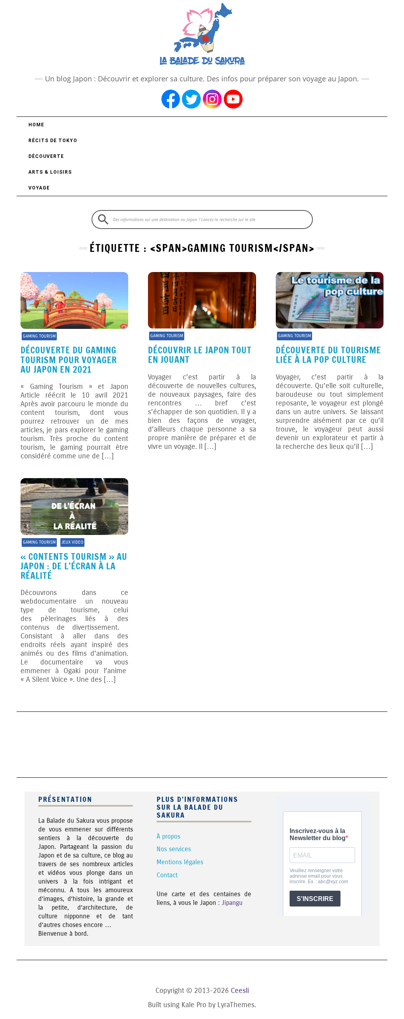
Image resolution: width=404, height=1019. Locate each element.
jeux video (72, 542)
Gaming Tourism (39, 336)
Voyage (39, 188)
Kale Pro (193, 1004)
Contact (167, 875)
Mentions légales (180, 862)
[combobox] (202, 219)
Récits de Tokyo (52, 140)
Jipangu (232, 902)
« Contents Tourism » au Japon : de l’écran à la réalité (74, 566)
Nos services (174, 849)
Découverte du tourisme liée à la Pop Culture (328, 355)
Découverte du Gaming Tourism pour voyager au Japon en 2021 (69, 359)
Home (36, 125)
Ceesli (240, 990)
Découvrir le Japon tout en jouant (200, 355)
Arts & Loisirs (50, 172)
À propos (168, 836)
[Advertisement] (202, 743)
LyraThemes (235, 1004)
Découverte (46, 156)
